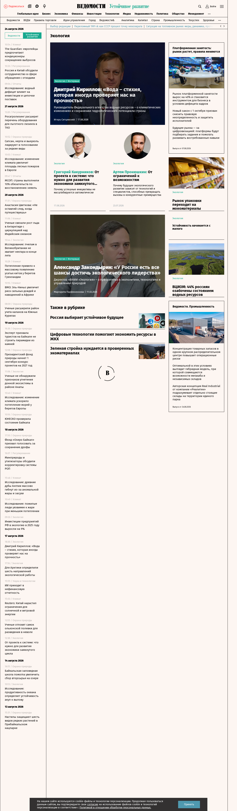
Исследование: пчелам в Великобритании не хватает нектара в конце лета (21, 250)
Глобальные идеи (28, 13)
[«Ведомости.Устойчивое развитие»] (114, 6)
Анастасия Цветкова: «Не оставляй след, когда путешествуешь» (21, 208)
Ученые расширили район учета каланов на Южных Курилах (22, 312)
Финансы (77, 13)
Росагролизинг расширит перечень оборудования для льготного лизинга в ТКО (21, 122)
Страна (155, 20)
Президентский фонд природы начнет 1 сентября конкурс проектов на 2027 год (19, 360)
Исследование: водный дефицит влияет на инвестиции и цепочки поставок (20, 94)
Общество (178, 13)
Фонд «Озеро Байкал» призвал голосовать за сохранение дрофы (20, 443)
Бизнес (46, 13)
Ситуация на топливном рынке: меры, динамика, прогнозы (181, 26)
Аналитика (127, 20)
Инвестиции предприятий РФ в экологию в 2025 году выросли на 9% (22, 525)
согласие (92, 804)
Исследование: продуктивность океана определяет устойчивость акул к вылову (22, 694)
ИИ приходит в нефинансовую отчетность (15, 589)
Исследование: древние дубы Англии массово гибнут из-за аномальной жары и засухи (22, 488)
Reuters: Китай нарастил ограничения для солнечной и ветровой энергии (20, 608)
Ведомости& (106, 20)
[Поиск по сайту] (200, 6)
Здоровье (208, 20)
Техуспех (193, 20)
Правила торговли (45, 20)
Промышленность (174, 20)
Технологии (112, 13)
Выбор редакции (60, 26)
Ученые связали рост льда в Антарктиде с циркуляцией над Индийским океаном (22, 228)
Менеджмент (196, 13)
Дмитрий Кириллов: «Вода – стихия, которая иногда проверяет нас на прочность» (22, 551)
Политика (162, 13)
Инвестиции (94, 13)
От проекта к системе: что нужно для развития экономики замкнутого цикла (22, 648)
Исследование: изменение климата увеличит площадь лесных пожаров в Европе (22, 164)
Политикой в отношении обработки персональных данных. (115, 807)
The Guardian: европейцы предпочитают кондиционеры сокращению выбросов (21, 54)
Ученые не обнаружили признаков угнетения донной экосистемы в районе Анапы (20, 381)
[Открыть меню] (222, 6)
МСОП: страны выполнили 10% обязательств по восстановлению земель (22, 184)
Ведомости (13, 20)
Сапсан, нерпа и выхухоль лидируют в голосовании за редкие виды (22, 144)
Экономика (61, 13)
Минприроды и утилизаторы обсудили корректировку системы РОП (20, 463)
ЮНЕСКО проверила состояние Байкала (18, 420)
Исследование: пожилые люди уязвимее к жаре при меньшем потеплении (22, 507)
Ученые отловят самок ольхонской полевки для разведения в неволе (21, 628)
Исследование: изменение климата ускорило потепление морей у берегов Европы (22, 403)
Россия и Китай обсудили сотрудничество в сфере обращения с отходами (21, 74)
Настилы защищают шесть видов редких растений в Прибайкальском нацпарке (22, 722)
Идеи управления (74, 20)
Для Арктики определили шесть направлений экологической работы (21, 571)
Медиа (127, 13)
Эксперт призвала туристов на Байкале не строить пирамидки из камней (20, 338)
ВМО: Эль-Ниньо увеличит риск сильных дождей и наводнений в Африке (22, 291)
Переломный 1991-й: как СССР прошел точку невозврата (108, 26)
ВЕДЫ (27, 20)
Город (92, 20)
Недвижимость (144, 13)
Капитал (143, 20)
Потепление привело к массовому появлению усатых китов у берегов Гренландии (20, 271)
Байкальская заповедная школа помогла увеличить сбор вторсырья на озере (22, 674)
